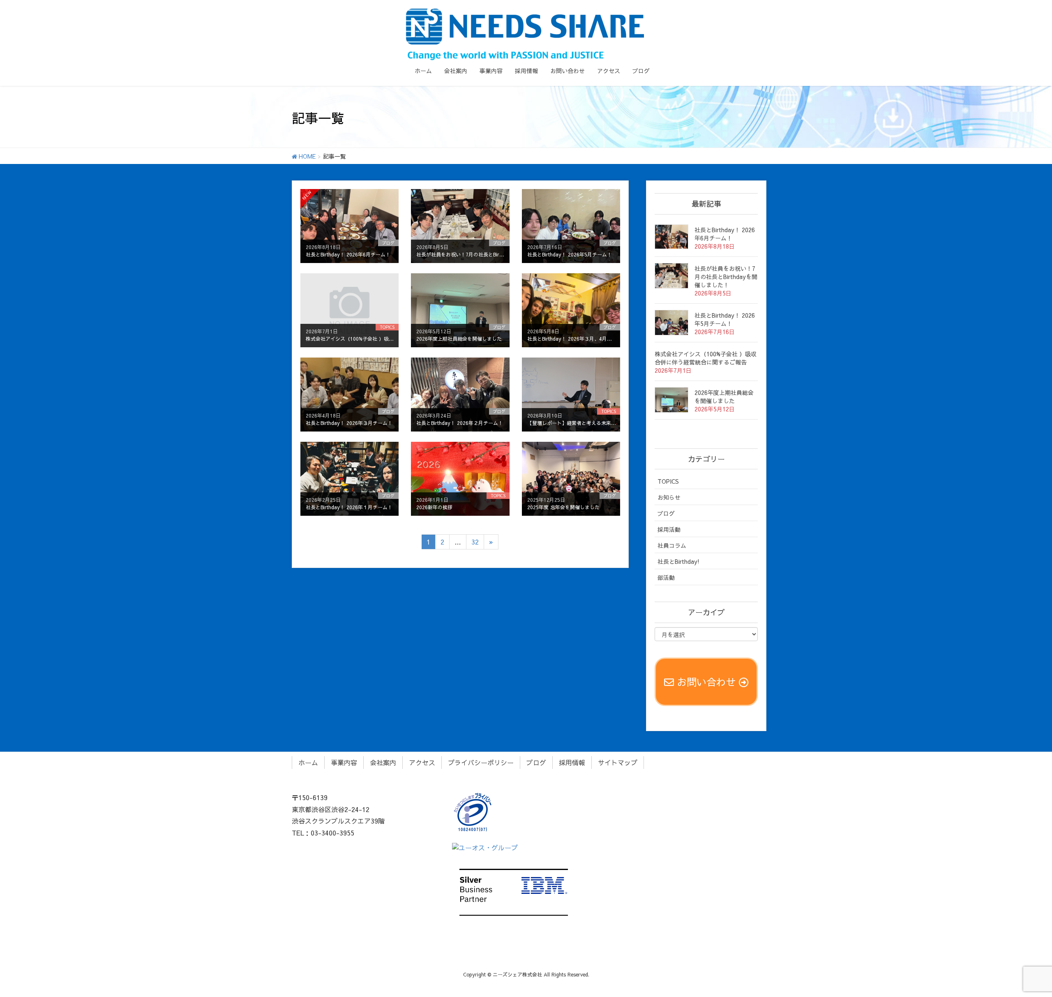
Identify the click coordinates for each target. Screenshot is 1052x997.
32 (475, 541)
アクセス (422, 762)
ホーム (308, 762)
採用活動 (669, 529)
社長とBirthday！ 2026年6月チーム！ (724, 234)
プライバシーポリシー (481, 762)
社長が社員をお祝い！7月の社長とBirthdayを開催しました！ (725, 276)
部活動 (666, 577)
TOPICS (668, 481)
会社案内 (383, 762)
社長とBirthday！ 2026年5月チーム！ (724, 319)
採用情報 (572, 762)
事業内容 (344, 762)
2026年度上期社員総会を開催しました (724, 396)
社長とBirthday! (678, 561)
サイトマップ (617, 762)
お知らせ (669, 497)
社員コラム (672, 545)
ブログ (666, 513)
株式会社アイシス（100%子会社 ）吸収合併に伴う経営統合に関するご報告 (706, 358)
